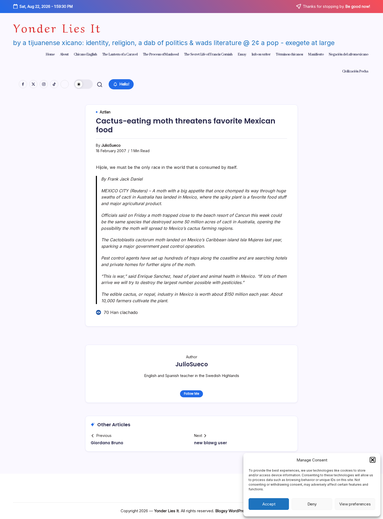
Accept (268, 504)
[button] (372, 459)
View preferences (354, 504)
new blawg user (210, 443)
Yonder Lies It (57, 26)
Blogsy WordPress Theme (238, 510)
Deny (312, 504)
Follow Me (191, 394)
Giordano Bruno (107, 443)
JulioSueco (111, 145)
